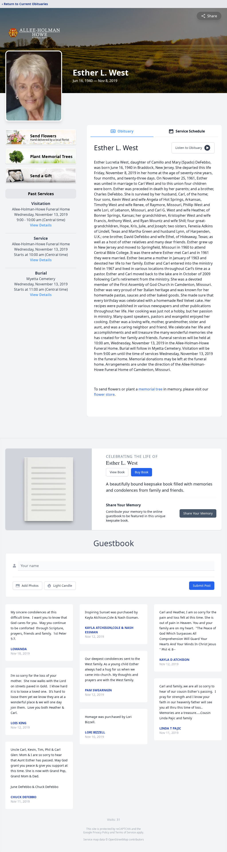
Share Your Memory (198, 513)
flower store (104, 394)
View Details (41, 225)
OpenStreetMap (118, 839)
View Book (117, 472)
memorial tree (150, 389)
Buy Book (141, 472)
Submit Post (202, 585)
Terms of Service (125, 832)
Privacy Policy (101, 832)
